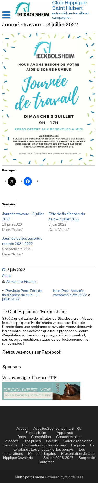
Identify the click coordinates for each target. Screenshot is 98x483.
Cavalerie (25, 458)
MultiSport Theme (30, 477)
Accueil (22, 428)
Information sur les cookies (44, 445)
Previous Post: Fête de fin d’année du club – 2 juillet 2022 (22, 295)
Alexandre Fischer (21, 282)
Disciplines (32, 441)
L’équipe (78, 445)
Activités (40, 428)
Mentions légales (42, 454)
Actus (6, 276)
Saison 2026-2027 (58, 458)
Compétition (41, 437)
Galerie (52, 441)
